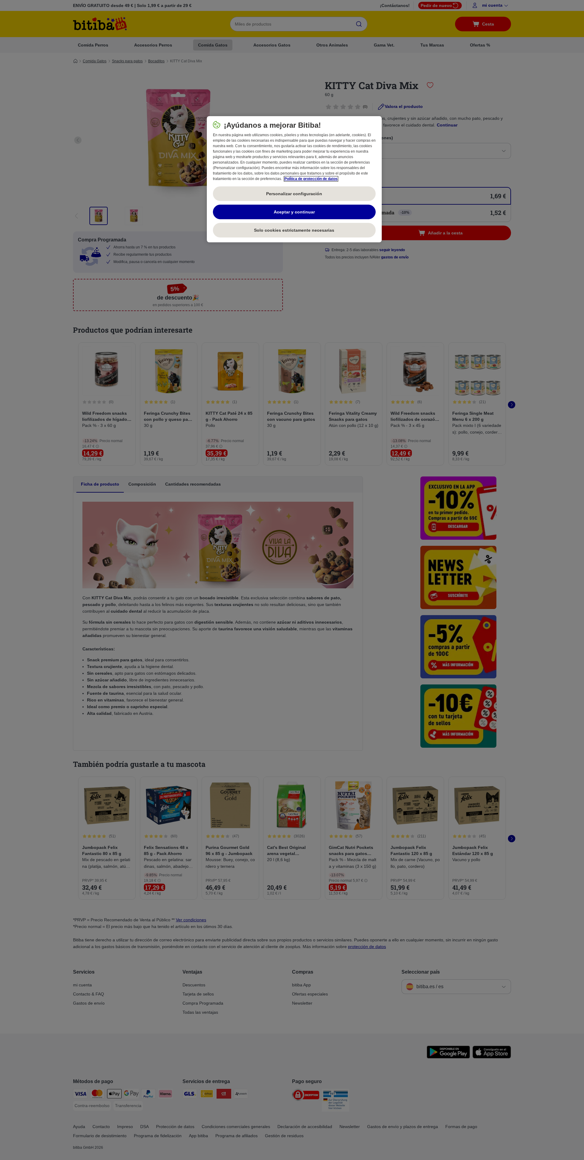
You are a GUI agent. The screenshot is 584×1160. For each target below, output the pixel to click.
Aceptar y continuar (294, 211)
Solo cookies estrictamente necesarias (294, 230)
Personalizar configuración (294, 193)
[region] (294, 179)
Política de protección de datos (311, 179)
